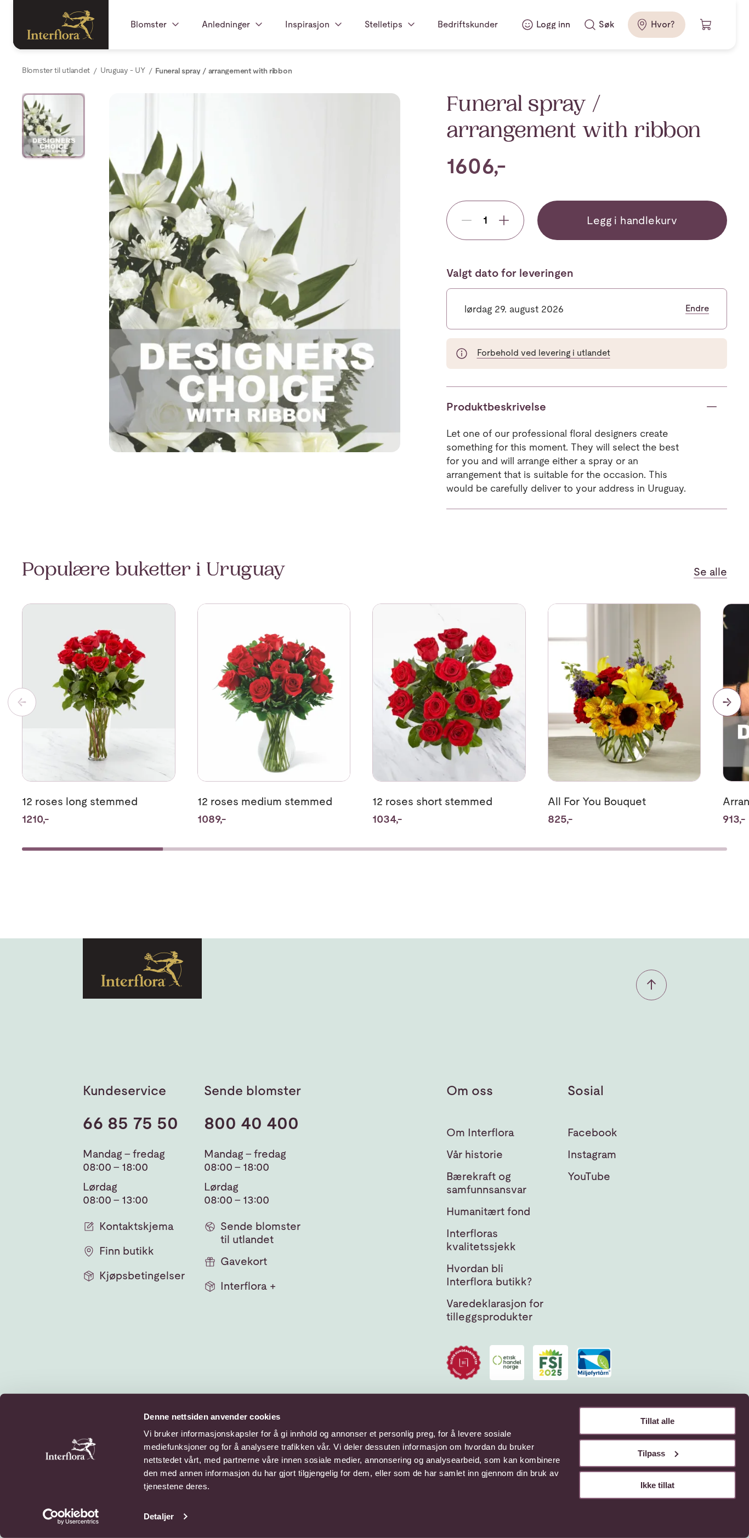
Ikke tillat (657, 1485)
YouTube (589, 1176)
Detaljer (159, 1516)
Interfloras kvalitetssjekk (481, 1239)
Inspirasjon (307, 24)
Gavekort (243, 1261)
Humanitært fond (488, 1211)
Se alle (710, 572)
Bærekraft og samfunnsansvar (486, 1182)
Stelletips (383, 24)
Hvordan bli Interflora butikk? (489, 1275)
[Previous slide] (22, 702)
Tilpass (651, 1452)
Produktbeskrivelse (496, 407)
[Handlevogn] (706, 24)
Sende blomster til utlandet (260, 1232)
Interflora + (248, 1286)
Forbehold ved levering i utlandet (543, 353)
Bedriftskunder (468, 24)
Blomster (148, 24)
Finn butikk (126, 1251)
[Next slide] (727, 702)
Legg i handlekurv (632, 220)
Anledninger (226, 24)
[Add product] (503, 220)
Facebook (592, 1132)
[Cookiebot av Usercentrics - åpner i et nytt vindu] (71, 1516)
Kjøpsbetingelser (142, 1275)
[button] (651, 985)
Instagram (592, 1154)
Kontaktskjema (136, 1226)
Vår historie (474, 1154)
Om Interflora (480, 1132)
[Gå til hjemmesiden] (61, 24)
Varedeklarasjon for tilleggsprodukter (494, 1310)
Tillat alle (657, 1421)
